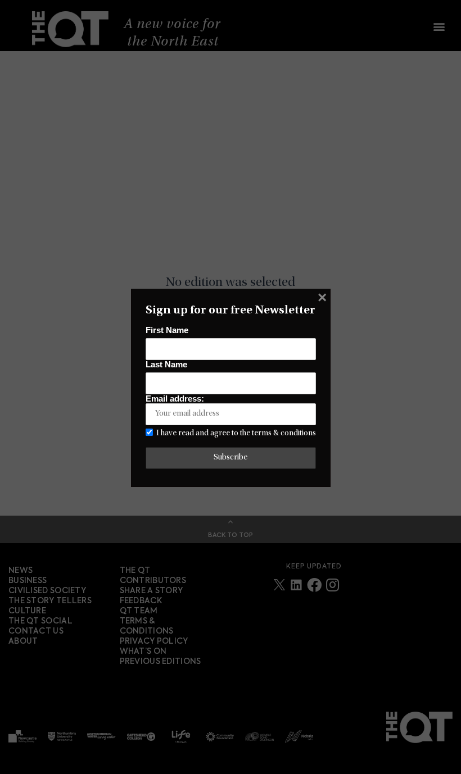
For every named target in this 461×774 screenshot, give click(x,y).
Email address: (175, 398)
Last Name (166, 364)
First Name (167, 330)
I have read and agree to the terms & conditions (236, 433)
